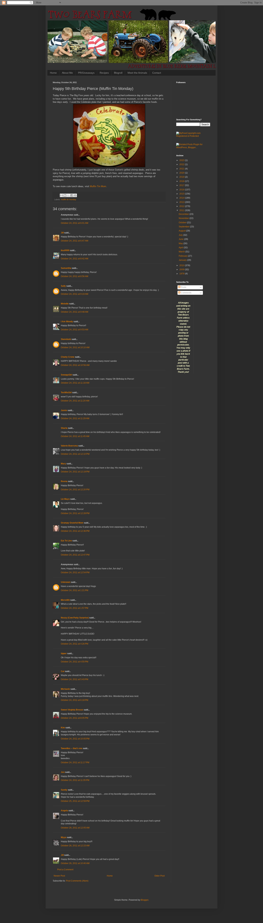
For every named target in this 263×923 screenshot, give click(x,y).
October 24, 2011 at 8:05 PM (74, 718)
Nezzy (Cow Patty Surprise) (75, 617)
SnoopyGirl (66, 375)
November (184, 218)
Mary (63, 463)
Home (53, 72)
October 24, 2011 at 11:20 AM (75, 400)
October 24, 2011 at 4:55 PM (74, 661)
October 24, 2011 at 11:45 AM (75, 436)
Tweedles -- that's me (71, 748)
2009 (182, 269)
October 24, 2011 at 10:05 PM (75, 738)
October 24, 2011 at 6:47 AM (74, 241)
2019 (182, 177)
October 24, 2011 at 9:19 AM (74, 294)
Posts (183, 287)
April (181, 247)
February (183, 256)
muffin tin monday (68, 199)
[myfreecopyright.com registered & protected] (193, 136)
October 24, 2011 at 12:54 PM (75, 572)
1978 (182, 273)
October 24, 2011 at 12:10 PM (75, 454)
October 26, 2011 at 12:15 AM (75, 845)
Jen (63, 772)
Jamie (64, 410)
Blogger (144, 900)
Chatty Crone (67, 357)
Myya (63, 837)
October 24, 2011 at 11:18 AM (75, 383)
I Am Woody (67, 321)
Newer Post (59, 876)
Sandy (64, 790)
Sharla (64, 428)
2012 (182, 206)
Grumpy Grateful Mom (72, 523)
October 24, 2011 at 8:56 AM (74, 276)
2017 (182, 185)
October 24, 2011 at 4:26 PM (74, 644)
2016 (182, 189)
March (182, 251)
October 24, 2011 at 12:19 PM (75, 471)
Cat (62, 671)
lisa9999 (65, 250)
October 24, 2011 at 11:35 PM (75, 780)
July (181, 235)
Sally (63, 286)
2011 (182, 210)
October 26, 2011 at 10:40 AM (75, 863)
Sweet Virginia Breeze (72, 710)
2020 (182, 173)
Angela (64, 810)
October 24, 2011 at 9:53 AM (74, 329)
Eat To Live (66, 540)
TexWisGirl (66, 392)
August (182, 230)
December (184, 214)
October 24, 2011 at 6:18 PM (74, 700)
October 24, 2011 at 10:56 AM (75, 365)
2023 (182, 160)
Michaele (65, 689)
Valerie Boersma (69, 446)
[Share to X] (68, 195)
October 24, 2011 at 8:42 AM (74, 258)
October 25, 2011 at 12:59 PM (75, 801)
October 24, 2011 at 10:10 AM (75, 347)
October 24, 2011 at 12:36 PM (75, 531)
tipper (64, 653)
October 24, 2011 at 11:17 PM (75, 762)
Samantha (66, 268)
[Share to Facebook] (72, 195)
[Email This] (61, 195)
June (181, 239)
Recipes (104, 72)
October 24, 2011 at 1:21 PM (74, 590)
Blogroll (118, 72)
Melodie (65, 303)
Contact (156, 72)
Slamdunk (66, 339)
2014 (182, 198)
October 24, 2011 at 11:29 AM (75, 418)
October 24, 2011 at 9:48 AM (74, 312)
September (184, 226)
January (183, 260)
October (183, 222)
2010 (182, 265)
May (181, 243)
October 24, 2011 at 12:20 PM (75, 489)
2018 (182, 181)
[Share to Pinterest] (75, 195)
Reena (64, 481)
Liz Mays (65, 499)
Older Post (159, 876)
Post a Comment (65, 869)
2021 (182, 168)
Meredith (65, 600)
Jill (62, 232)
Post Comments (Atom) (77, 881)
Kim (63, 727)
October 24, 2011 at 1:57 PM (74, 608)
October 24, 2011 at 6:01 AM (74, 223)
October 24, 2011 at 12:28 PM (75, 513)
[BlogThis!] (65, 195)
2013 (182, 202)
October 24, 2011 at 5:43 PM (74, 679)
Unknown (65, 582)
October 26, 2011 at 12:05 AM (75, 827)
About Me (67, 72)
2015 (182, 194)
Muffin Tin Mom (98, 186)
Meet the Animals (137, 72)
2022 (182, 164)
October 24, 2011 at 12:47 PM (75, 555)
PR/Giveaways (86, 72)
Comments (185, 293)
